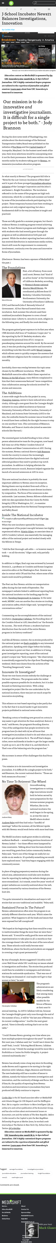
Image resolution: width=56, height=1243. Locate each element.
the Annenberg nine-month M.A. (29, 77)
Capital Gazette (36, 147)
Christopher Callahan (22, 618)
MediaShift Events (27, 1216)
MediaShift (11, 1201)
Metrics (4, 1206)
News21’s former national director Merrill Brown (35, 286)
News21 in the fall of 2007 (13, 377)
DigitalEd (24, 1219)
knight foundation (44, 1173)
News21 (43, 160)
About (23, 1206)
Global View (6, 1219)
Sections (3, 3)
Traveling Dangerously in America (24, 597)
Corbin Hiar (10, 29)
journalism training (27, 1173)
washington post (17, 1177)
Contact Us (25, 1209)
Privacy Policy (27, 1236)
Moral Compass (44, 349)
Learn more (16, 89)
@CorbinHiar (14, 1128)
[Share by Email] (49, 9)
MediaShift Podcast (27, 1222)
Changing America (10, 399)
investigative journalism (35, 1169)
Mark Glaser (47, 1227)
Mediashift (11, 3)
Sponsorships (26, 1212)
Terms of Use (26, 1238)
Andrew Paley (8, 822)
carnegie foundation (16, 1169)
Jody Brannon (43, 451)
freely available (31, 643)
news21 (4, 1177)
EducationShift (7, 1209)
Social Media (6, 1212)
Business (5, 1216)
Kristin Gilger (27, 531)
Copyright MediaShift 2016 (26, 1241)
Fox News (17, 147)
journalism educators (9, 1173)
